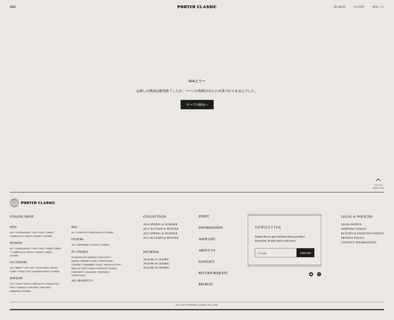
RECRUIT (206, 284)
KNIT (42, 232)
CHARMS (21, 287)
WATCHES (45, 287)
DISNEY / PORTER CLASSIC (84, 261)
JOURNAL (151, 252)
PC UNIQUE (79, 252)
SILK (84, 268)
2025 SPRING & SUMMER (160, 233)
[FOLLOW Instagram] (319, 274)
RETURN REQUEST (213, 273)
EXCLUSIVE (104, 257)
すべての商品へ (197, 104)
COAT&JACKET (23, 232)
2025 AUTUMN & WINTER (161, 229)
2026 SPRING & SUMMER (160, 224)
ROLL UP (75, 268)
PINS (12, 287)
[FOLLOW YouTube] (311, 274)
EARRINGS (15, 291)
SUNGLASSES (42, 268)
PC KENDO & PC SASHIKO (83, 257)
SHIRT (50, 232)
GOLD (91, 268)
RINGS (27, 284)
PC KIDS (94, 245)
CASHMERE (88, 265)
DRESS (58, 248)
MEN (13, 227)
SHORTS (38, 236)
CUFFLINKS (32, 287)
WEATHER (103, 272)
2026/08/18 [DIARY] (156, 263)
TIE (28, 271)
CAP (26, 268)
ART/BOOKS (83, 245)
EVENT (204, 216)
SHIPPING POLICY (354, 229)
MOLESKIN (90, 272)
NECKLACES (52, 284)
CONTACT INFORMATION (358, 242)
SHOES (53, 268)
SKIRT (48, 252)
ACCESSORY (18, 262)
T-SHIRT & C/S (16, 236)
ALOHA (112, 268)
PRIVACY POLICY (352, 238)
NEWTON (82, 232)
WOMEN (16, 243)
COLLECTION (154, 217)
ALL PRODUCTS (82, 280)
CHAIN (19, 284)
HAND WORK (105, 261)
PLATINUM (101, 268)
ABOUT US (207, 250)
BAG (74, 227)
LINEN (99, 265)
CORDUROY (77, 272)
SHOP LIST (207, 239)
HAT (32, 268)
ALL (12, 232)
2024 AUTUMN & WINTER (161, 238)
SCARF (13, 271)
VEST (34, 232)
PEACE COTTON (112, 265)
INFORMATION (211, 228)
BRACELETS (38, 284)
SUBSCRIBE (305, 252)
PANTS (28, 236)
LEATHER (76, 265)
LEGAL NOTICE (351, 224)
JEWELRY (16, 278)
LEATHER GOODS (40, 271)
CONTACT (207, 262)
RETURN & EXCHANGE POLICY (362, 233)
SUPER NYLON (96, 232)
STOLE (21, 271)
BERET (19, 268)
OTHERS (48, 236)
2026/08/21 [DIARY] (156, 259)
